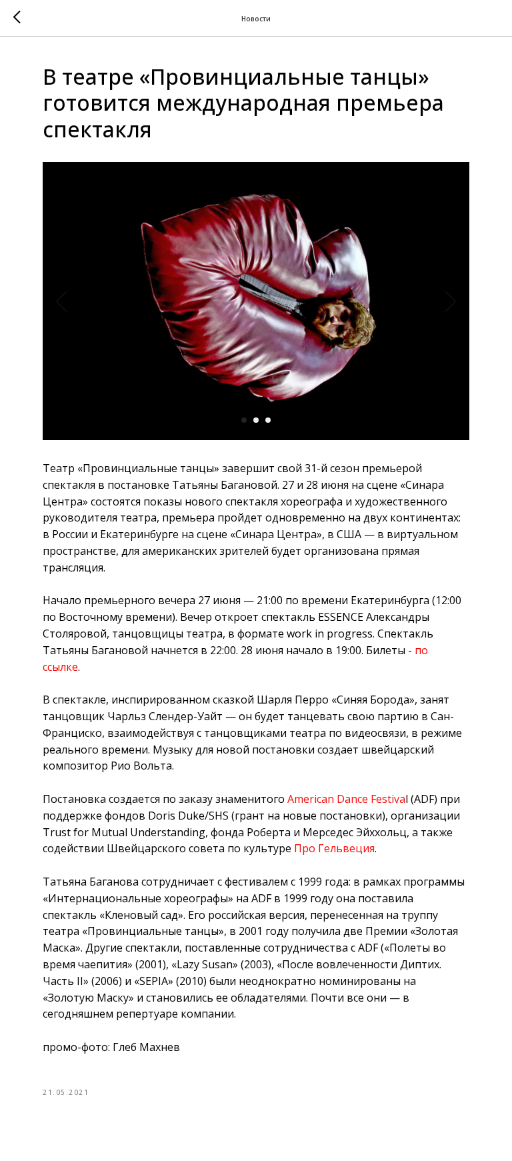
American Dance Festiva (346, 799)
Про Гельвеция (334, 848)
